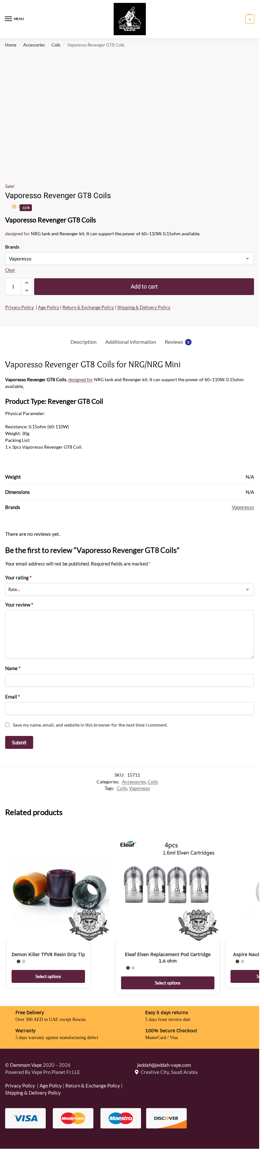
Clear (10, 269)
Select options (48, 976)
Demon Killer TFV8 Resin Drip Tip (48, 954)
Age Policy (48, 307)
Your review (19, 604)
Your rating (18, 577)
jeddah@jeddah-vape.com (163, 1065)
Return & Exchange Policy (88, 307)
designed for (17, 233)
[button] (249, 19)
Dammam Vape (26, 1065)
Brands (12, 247)
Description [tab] (84, 342)
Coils (56, 44)
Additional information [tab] (130, 342)
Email (12, 696)
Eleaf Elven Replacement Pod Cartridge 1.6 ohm (168, 957)
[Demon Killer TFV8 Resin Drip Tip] (58, 889)
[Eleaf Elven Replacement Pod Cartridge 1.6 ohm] (167, 889)
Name (13, 668)
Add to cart (144, 286)
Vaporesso (243, 507)
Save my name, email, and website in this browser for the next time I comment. (90, 725)
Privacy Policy (19, 307)
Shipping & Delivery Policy (143, 307)
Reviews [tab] (177, 342)
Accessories (34, 44)
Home (10, 44)
